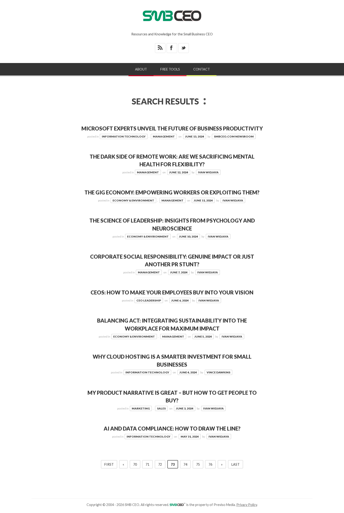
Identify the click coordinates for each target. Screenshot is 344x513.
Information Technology (124, 136)
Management (164, 136)
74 (185, 464)
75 (198, 464)
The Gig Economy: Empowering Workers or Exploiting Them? (172, 192)
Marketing (141, 408)
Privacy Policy (246, 505)
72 (160, 464)
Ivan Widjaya (208, 172)
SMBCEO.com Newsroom (234, 136)
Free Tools (170, 69)
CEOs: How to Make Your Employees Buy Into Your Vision (172, 292)
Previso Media (224, 505)
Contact (201, 69)
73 (173, 464)
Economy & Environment (133, 200)
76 (210, 464)
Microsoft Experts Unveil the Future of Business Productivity (172, 128)
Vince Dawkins (218, 372)
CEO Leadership (148, 300)
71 (147, 464)
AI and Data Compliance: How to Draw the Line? (172, 428)
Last (235, 464)
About (141, 69)
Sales (161, 408)
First (109, 464)
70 (135, 464)
